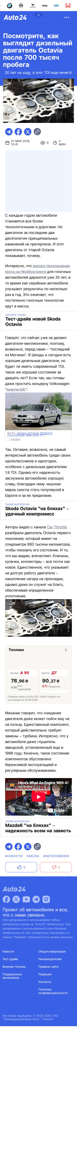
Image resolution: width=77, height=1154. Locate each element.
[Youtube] (26, 899)
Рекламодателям (50, 959)
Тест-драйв (10, 959)
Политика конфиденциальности (53, 991)
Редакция (45, 974)
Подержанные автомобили (12, 976)
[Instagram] (46, 899)
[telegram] (9, 131)
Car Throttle (57, 527)
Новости (8, 951)
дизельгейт (16, 389)
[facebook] (18, 131)
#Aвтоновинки (56, 856)
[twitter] (27, 131)
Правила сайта (49, 967)
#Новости (14, 856)
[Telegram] (36, 899)
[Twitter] (16, 899)
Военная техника (14, 967)
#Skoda (33, 856)
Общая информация (52, 951)
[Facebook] (6, 899)
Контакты (45, 982)
